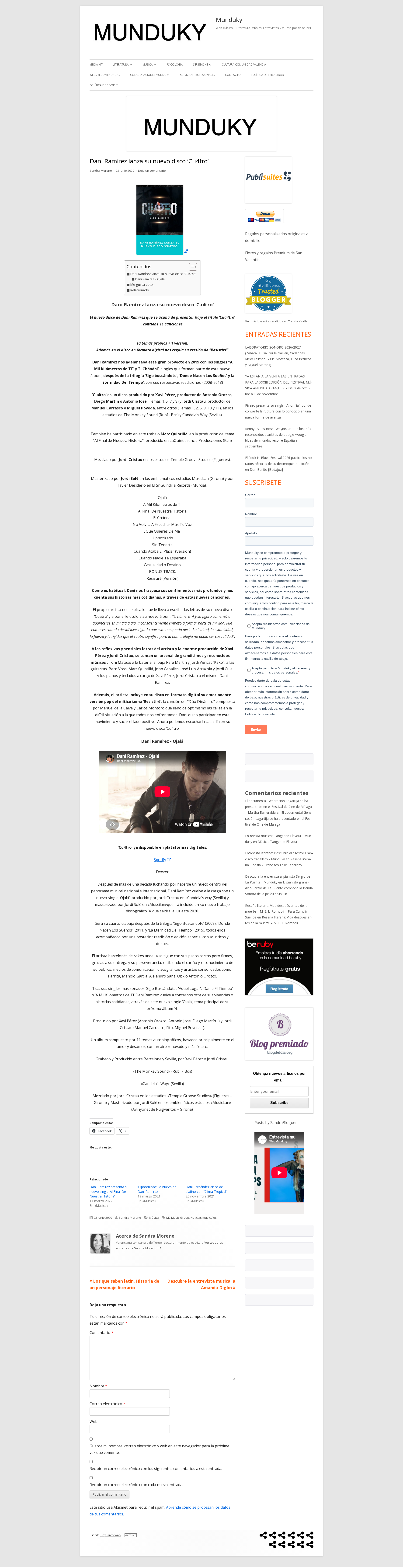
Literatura (121, 64)
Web (93, 1421)
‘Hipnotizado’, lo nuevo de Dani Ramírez (157, 1189)
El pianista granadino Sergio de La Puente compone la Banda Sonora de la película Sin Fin (279, 888)
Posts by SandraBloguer (275, 1122)
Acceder (130, 1535)
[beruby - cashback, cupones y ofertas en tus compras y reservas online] (279, 966)
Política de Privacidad (267, 75)
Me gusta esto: (141, 284)
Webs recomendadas (105, 75)
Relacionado (139, 290)
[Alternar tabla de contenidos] (190, 267)
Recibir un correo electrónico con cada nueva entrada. (136, 1484)
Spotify (162, 859)
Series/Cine (200, 64)
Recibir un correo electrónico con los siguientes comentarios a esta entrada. (156, 1468)
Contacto (233, 75)
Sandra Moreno (101, 170)
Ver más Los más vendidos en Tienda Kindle (276, 321)
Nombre (98, 1386)
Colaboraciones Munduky (150, 75)
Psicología (175, 64)
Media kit (96, 64)
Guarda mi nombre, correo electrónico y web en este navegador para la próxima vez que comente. (159, 1449)
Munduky (229, 19)
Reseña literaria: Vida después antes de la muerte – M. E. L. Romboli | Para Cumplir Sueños (276, 911)
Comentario (101, 1332)
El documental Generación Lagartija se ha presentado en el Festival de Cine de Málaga (279, 818)
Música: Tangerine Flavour (277, 841)
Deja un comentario (152, 170)
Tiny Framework (110, 1535)
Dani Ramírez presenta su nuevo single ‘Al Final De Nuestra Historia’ (109, 1191)
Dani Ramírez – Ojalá (150, 279)
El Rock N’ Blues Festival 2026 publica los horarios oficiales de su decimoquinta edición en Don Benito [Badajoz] (279, 463)
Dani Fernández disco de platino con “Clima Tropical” (206, 1189)
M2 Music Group (177, 1217)
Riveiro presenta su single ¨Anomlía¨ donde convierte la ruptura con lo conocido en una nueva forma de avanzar (278, 411)
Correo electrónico (107, 1403)
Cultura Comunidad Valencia (244, 64)
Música (147, 64)
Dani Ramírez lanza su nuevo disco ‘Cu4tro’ (163, 274)
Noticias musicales (204, 1217)
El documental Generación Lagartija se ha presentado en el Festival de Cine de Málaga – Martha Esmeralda (278, 807)
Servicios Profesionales (197, 75)
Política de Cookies (104, 85)
